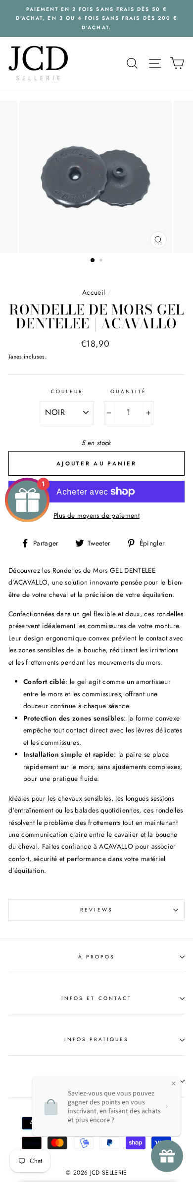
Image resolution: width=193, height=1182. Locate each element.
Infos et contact (96, 998)
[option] (96, 18)
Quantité (128, 391)
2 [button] (101, 261)
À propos (96, 956)
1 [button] (93, 260)
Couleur (67, 391)
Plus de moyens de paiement (96, 515)
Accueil (93, 292)
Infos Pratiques (96, 1039)
